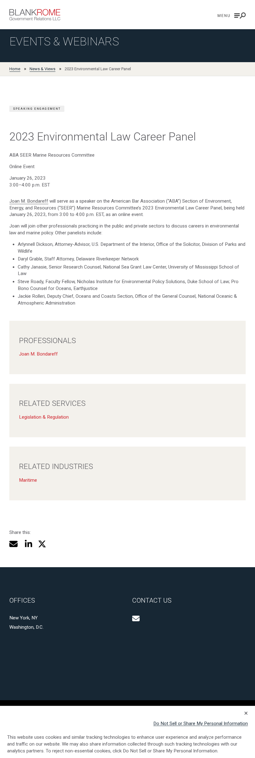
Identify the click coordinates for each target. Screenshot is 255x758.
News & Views (42, 69)
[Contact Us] (136, 618)
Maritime (28, 480)
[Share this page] (13, 544)
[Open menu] (232, 15)
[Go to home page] (34, 15)
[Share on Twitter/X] (42, 544)
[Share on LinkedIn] (27, 544)
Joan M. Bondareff (28, 201)
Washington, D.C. (26, 627)
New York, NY (23, 618)
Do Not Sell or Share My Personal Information (200, 723)
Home (14, 69)
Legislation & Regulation (44, 417)
